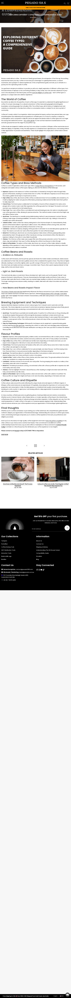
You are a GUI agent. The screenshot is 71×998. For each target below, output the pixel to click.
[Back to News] (35, 446)
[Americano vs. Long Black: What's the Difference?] (27, 446)
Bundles (3, 559)
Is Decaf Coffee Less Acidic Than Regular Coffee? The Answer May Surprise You (53, 485)
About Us (39, 541)
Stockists (39, 556)
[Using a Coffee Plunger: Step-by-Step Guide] (44, 446)
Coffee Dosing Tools (7, 547)
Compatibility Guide (42, 553)
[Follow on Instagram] (39, 569)
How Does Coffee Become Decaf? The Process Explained (17, 485)
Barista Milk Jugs (6, 556)
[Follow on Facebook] (37, 569)
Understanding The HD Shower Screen (48, 550)
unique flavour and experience (45, 186)
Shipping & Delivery (42, 547)
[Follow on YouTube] (41, 569)
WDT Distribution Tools (8, 550)
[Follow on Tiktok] (43, 569)
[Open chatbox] (67, 995)
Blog (37, 559)
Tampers (4, 541)
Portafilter (4, 544)
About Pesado (65, 2)
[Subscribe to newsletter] (67, 528)
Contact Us (39, 544)
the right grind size (18, 325)
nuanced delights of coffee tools (42, 92)
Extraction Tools (6, 553)
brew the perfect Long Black (54, 421)
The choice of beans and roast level (12, 291)
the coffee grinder (29, 120)
